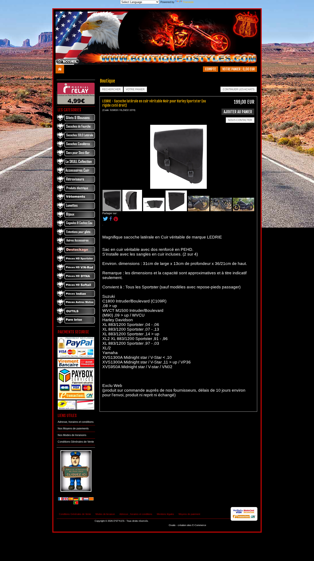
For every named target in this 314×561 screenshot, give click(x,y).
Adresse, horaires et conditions (76, 421)
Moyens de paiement (189, 514)
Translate (188, 2)
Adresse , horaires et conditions (135, 514)
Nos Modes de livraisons (72, 435)
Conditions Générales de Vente (76, 441)
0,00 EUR (249, 69)
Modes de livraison (105, 514)
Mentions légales (165, 514)
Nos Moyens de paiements (73, 428)
